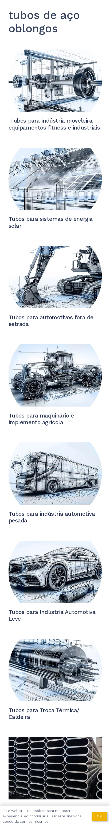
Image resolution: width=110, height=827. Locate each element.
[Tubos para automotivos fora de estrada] (55, 277)
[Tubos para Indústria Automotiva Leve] (55, 572)
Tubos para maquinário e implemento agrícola (41, 419)
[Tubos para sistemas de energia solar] (55, 179)
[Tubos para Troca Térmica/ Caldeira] (55, 670)
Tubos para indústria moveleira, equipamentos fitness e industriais (54, 124)
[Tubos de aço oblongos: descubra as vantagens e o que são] (55, 768)
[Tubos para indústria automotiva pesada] (55, 473)
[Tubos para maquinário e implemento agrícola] (55, 375)
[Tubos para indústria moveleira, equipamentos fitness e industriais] (55, 81)
